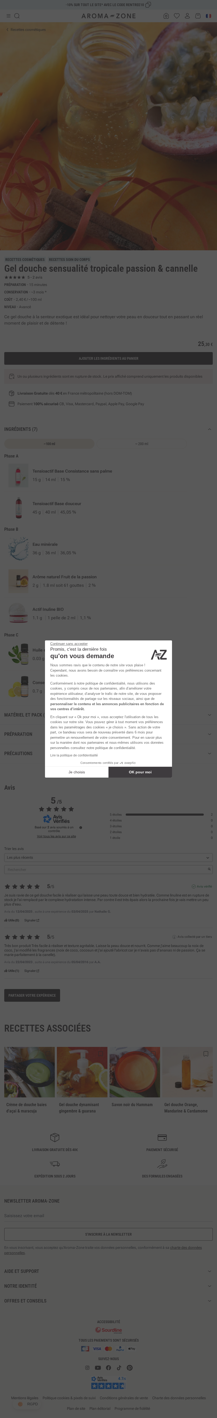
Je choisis (77, 772)
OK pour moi (140, 772)
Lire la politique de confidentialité (74, 755)
